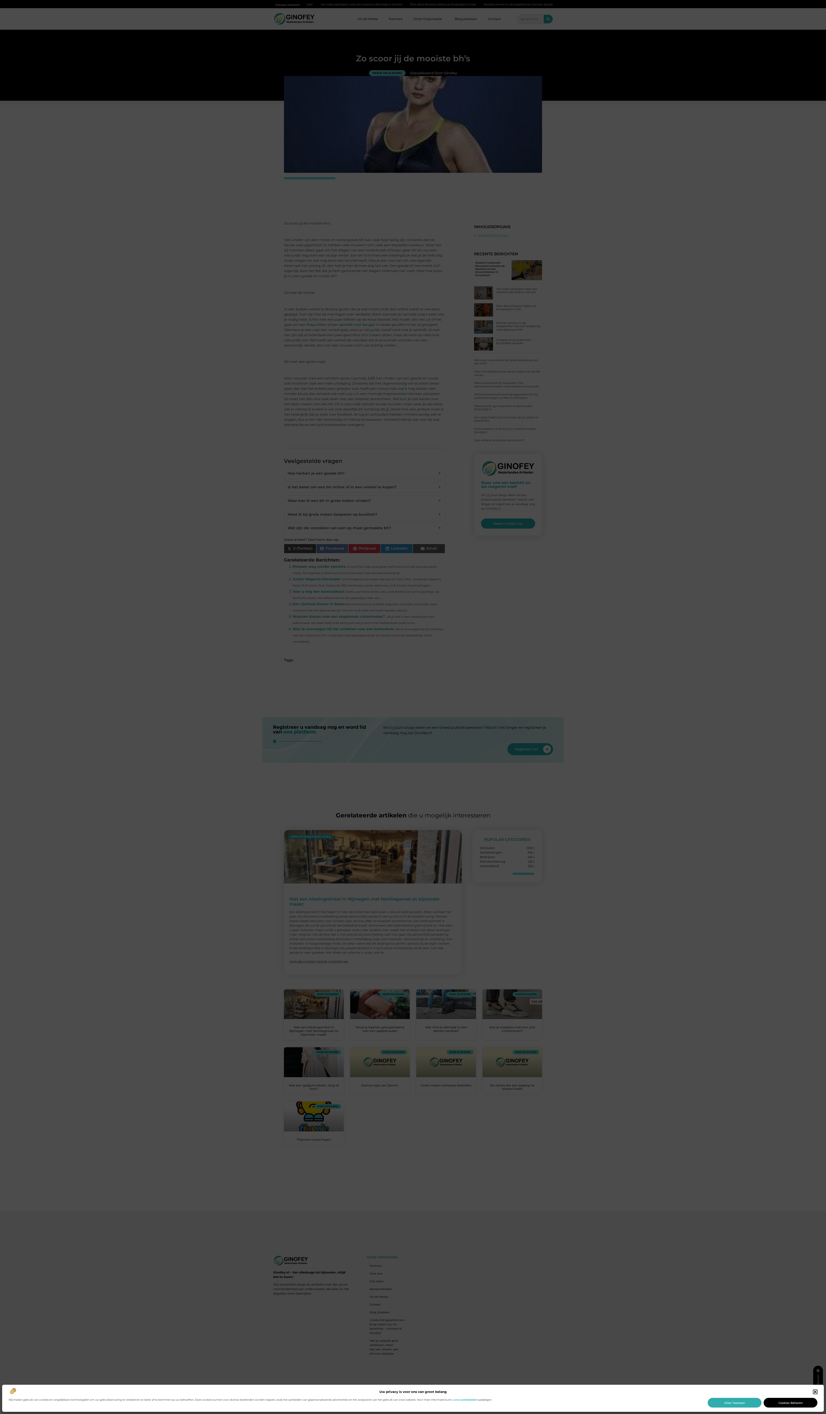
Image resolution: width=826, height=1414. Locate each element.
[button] (815, 1392)
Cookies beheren (790, 1403)
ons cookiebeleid (465, 1399)
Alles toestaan (734, 1403)
